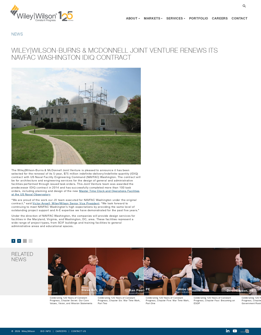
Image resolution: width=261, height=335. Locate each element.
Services (175, 18)
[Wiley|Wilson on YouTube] (235, 331)
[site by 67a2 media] (245, 331)
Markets (152, 18)
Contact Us (78, 331)
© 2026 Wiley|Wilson (23, 331)
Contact (240, 18)
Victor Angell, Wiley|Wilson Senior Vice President (65, 203)
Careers (220, 18)
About (132, 18)
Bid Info (46, 331)
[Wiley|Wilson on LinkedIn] (227, 331)
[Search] (244, 6)
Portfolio (198, 18)
